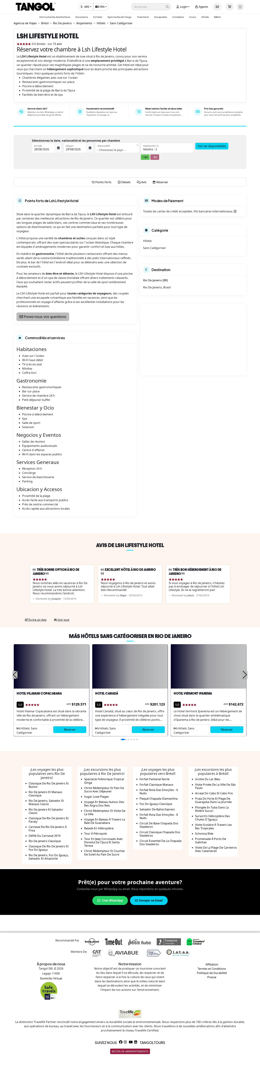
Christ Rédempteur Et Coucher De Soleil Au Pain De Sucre (104, 852)
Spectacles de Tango (120, 17)
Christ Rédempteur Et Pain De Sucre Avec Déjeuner (104, 789)
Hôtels (205, 17)
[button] (151, 6)
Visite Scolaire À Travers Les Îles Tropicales (213, 826)
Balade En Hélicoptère (99, 828)
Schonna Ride (204, 834)
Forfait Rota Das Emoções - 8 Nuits (159, 816)
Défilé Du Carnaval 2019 (44, 836)
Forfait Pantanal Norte (154, 779)
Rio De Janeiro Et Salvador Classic (46, 811)
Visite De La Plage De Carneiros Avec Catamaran (216, 849)
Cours (192, 17)
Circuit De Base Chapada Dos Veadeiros (159, 825)
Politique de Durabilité (212, 973)
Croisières (178, 17)
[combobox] (117, 148)
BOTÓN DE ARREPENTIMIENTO (130, 1051)
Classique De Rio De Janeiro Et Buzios (49, 785)
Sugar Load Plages (96, 797)
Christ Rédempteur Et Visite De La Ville (104, 812)
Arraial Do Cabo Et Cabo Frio (214, 793)
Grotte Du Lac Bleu (207, 779)
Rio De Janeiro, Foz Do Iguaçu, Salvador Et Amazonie (49, 856)
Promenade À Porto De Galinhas (210, 840)
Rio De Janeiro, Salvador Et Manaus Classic (46, 802)
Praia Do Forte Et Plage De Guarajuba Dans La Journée (213, 800)
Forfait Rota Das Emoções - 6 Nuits (159, 791)
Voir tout (63, 620)
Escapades (160, 17)
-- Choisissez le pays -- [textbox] (111, 150)
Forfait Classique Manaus (156, 785)
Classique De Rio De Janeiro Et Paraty (49, 819)
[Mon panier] (229, 7)
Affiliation (212, 964)
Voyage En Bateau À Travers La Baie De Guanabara (104, 821)
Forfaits (97, 17)
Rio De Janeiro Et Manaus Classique (45, 793)
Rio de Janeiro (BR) (155, 280)
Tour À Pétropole (95, 834)
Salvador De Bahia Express (157, 809)
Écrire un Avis (37, 620)
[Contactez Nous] (217, 7)
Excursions (82, 17)
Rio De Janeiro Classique (45, 841)
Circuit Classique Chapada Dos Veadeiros (160, 833)
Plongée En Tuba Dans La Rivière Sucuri (212, 809)
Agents (203, 7)
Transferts (143, 17)
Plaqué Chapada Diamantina (159, 799)
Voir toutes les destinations (54, 17)
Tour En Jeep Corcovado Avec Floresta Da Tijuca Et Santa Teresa (103, 842)
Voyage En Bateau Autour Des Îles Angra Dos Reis (104, 803)
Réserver (70, 730)
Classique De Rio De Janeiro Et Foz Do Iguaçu (49, 848)
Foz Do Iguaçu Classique (156, 804)
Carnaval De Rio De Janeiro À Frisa (48, 828)
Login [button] (183, 7)
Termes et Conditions (212, 969)
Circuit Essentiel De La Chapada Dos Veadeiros (160, 842)
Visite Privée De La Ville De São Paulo (215, 786)
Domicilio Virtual (51, 978)
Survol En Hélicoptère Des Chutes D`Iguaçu (212, 817)
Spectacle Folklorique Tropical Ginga (104, 780)
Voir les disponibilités (212, 146)
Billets (217, 17)
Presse (211, 977)
